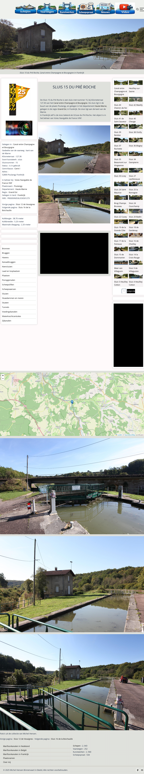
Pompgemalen (8, 280)
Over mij (7, 762)
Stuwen (5, 302)
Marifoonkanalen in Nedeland (16, 746)
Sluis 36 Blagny (135, 145)
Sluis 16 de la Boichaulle (62, 739)
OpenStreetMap (130, 435)
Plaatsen (6, 275)
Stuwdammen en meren (13, 298)
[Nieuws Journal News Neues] (105, 8)
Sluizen (5, 293)
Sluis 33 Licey (120, 176)
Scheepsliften (8, 284)
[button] (72, 402)
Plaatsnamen (9, 758)
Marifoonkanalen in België (14, 750)
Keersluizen (7, 266)
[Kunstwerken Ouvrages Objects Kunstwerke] (67, 8)
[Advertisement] (75, 253)
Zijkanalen (6, 320)
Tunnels (5, 307)
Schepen (77, 745)
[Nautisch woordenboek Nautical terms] (86, 8)
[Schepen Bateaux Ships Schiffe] (26, 8)
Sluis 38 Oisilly (135, 132)
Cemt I (17, 168)
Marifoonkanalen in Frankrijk (16, 754)
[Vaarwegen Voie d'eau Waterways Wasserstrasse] (47, 8)
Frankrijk (21, 195)
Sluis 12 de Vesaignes (25, 204)
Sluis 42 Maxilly (136, 105)
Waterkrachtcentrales (11, 316)
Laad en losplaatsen (11, 271)
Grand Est (62, 109)
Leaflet (119, 435)
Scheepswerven (9, 289)
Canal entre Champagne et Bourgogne (70, 103)
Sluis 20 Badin (135, 216)
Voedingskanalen (9, 311)
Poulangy (18, 186)
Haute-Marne (100, 106)
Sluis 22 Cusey (120, 216)
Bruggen (6, 253)
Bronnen (6, 248)
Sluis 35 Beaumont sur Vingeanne (120, 162)
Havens (5, 257)
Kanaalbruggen (8, 262)
